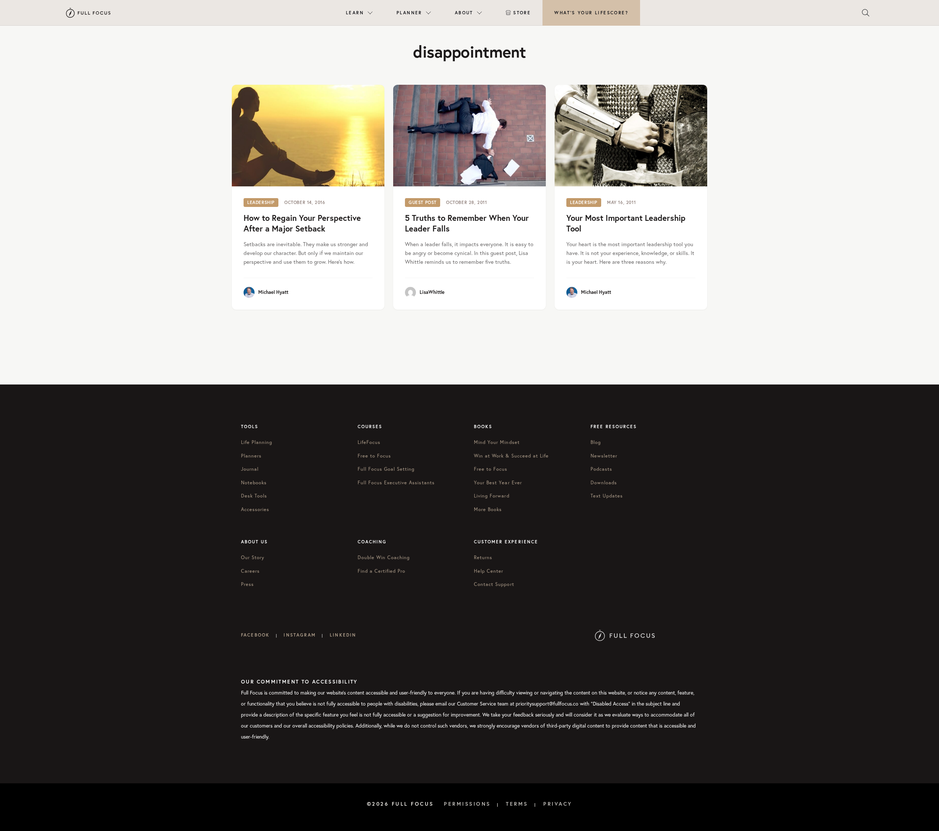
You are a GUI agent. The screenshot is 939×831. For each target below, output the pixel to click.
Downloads (604, 483)
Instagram (299, 635)
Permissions (467, 804)
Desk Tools (254, 496)
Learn (355, 12)
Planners (251, 456)
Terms (517, 804)
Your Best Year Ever (498, 483)
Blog (596, 442)
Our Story (252, 557)
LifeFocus (369, 442)
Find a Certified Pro (382, 571)
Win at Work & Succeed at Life (511, 456)
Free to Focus (374, 456)
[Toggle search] (865, 13)
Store (522, 12)
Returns (483, 557)
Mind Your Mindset (497, 442)
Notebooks (254, 483)
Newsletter (604, 456)
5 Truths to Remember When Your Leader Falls (467, 223)
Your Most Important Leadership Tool (626, 223)
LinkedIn (343, 635)
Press (247, 584)
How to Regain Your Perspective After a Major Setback (302, 223)
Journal (250, 469)
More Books (488, 509)
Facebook (255, 635)
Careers (250, 571)
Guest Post (422, 202)
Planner (409, 12)
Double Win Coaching (384, 557)
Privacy (558, 804)
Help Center (488, 571)
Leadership (261, 202)
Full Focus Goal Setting (386, 469)
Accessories (255, 509)
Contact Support (494, 584)
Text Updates (607, 496)
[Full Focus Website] (625, 635)
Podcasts (601, 469)
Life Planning (257, 442)
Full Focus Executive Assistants (396, 483)
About (464, 12)
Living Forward (491, 496)
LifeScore (591, 12)
